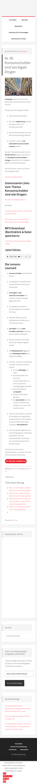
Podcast (14, 520)
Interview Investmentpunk (13, 177)
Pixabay (15, 469)
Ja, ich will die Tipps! (14, 683)
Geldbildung (18, 7)
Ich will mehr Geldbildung (16, 461)
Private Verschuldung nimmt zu (15, 200)
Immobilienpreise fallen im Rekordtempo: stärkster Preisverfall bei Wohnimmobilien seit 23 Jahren (18, 708)
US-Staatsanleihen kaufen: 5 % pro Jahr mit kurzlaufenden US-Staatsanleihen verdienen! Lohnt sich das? (18, 726)
